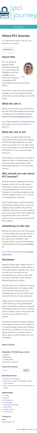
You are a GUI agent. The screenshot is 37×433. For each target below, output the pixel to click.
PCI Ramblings (7, 402)
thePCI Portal (7, 407)
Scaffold (23, 429)
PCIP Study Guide (8, 405)
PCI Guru (6, 398)
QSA (3, 280)
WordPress (30, 244)
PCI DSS (5, 72)
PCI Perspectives (8, 400)
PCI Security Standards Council (19, 116)
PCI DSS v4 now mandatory (11, 379)
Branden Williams (8, 409)
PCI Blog (6, 396)
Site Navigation (18, 27)
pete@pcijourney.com (8, 422)
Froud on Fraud (8, 412)
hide (11, 49)
